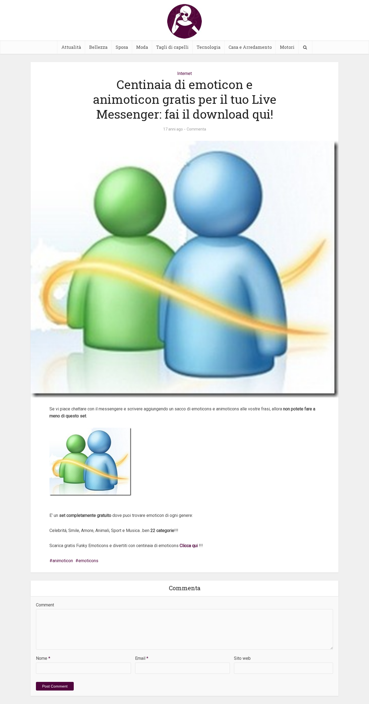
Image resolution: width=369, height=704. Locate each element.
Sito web (242, 658)
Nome (43, 658)
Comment (45, 604)
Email (141, 658)
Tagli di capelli (172, 47)
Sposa (122, 47)
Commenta (196, 129)
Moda (142, 47)
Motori (287, 47)
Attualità (71, 47)
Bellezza (98, 47)
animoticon (62, 560)
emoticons (88, 560)
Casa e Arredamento (250, 47)
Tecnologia (208, 47)
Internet (184, 73)
